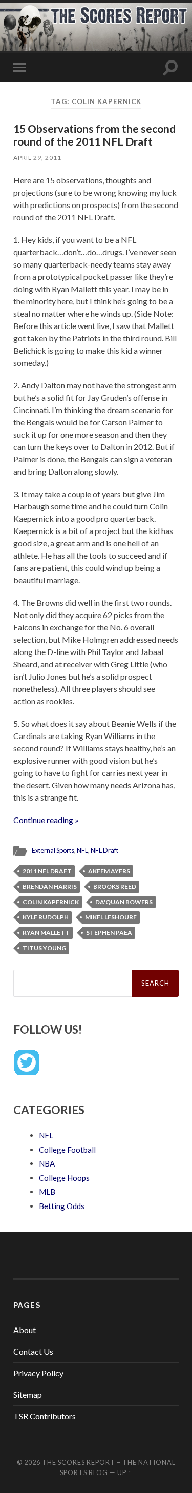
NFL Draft (104, 850)
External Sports (53, 850)
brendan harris (50, 886)
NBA (47, 1163)
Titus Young (44, 948)
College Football (67, 1149)
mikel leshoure (111, 917)
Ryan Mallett (46, 932)
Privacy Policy (38, 1373)
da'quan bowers (124, 902)
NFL (82, 850)
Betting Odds (61, 1206)
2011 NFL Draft (47, 871)
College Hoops (64, 1177)
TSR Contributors (44, 1416)
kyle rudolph (46, 917)
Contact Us (33, 1351)
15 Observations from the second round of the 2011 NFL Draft (94, 135)
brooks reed (114, 886)
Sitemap (27, 1394)
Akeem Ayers (109, 871)
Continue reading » (46, 820)
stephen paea (109, 932)
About (24, 1330)
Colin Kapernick (51, 902)
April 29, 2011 (37, 157)
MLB (47, 1191)
